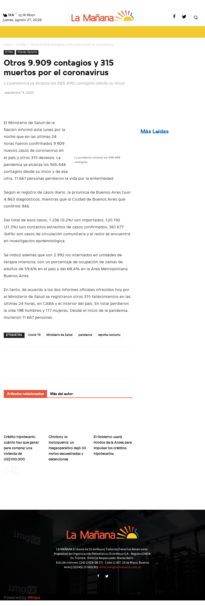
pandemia (85, 335)
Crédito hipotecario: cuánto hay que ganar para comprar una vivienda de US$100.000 (21, 448)
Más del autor (61, 394)
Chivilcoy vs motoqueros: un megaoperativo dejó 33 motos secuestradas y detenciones (67, 448)
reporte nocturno (109, 335)
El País (21, 44)
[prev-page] (7, 470)
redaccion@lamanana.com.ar (119, 567)
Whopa (33, 597)
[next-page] (15, 470)
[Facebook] (174, 17)
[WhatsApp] (46, 104)
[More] (58, 104)
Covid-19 (34, 335)
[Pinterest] (33, 104)
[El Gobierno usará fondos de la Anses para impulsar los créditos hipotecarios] (113, 418)
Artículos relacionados (25, 394)
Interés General (27, 52)
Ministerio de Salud (59, 335)
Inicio (7, 44)
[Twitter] (184, 17)
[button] (195, 17)
